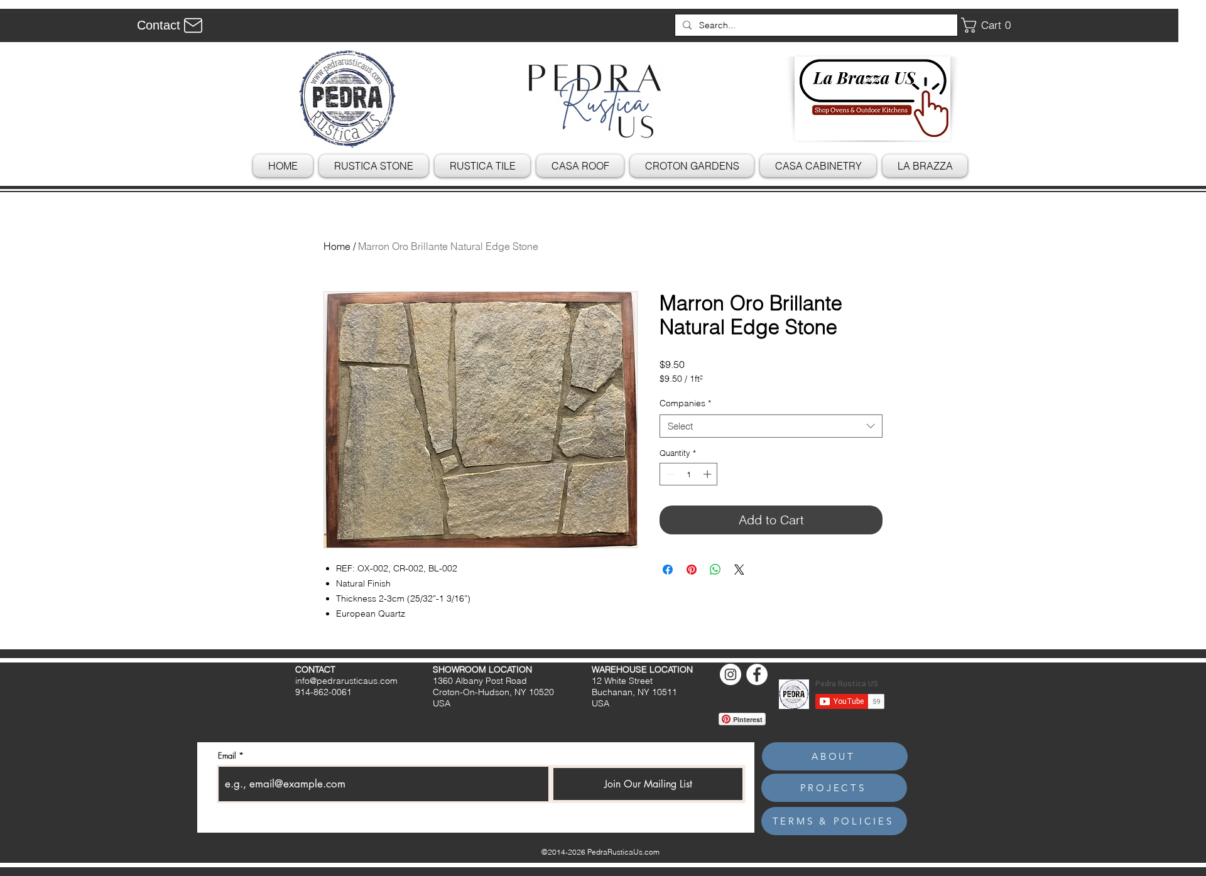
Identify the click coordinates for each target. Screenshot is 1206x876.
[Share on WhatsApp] (715, 569)
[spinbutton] (688, 474)
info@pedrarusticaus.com (346, 680)
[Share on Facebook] (667, 569)
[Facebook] (757, 674)
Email (227, 756)
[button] (990, 25)
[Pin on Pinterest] (691, 569)
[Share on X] (739, 569)
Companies (685, 403)
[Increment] (708, 474)
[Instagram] (730, 674)
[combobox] (771, 426)
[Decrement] (668, 474)
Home (336, 246)
